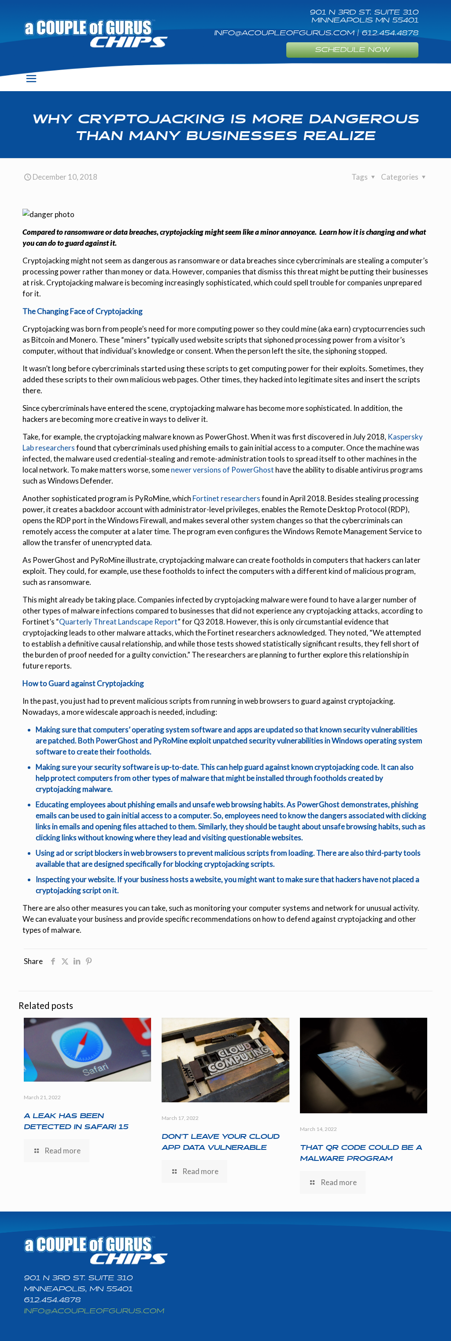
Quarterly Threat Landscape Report (118, 621)
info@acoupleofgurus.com (94, 1311)
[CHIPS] (96, 33)
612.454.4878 (52, 1300)
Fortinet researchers (226, 498)
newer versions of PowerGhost (222, 469)
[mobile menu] (31, 78)
